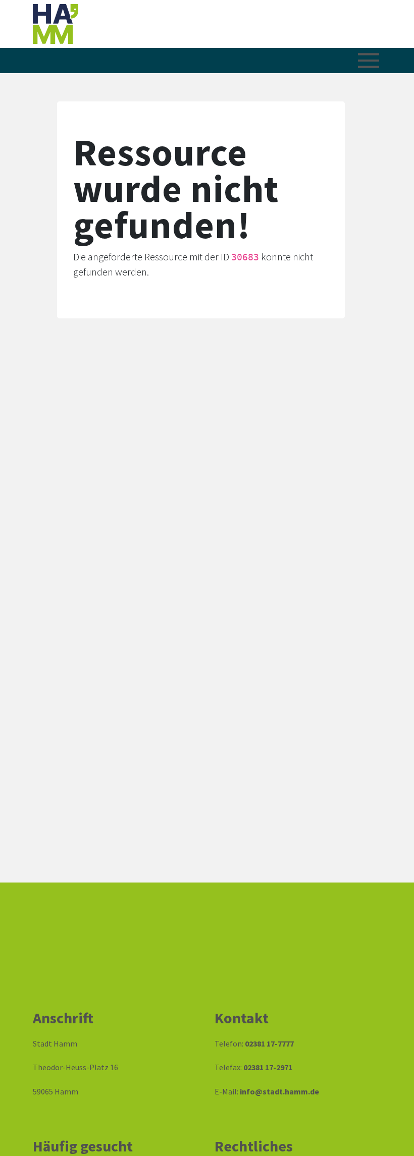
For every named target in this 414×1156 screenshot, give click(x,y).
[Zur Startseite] (101, 24)
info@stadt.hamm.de (279, 1091)
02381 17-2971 (267, 1067)
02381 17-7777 (269, 1043)
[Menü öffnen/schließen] (368, 60)
